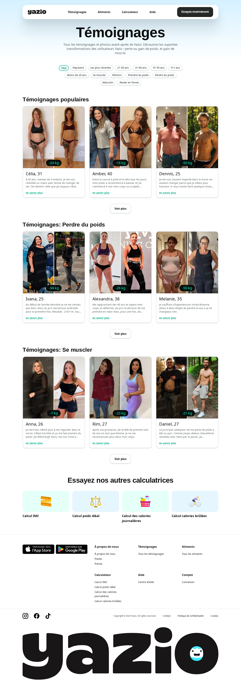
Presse (98, 563)
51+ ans (175, 67)
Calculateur (130, 12)
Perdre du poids (164, 75)
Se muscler (99, 75)
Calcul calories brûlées (108, 601)
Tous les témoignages (151, 553)
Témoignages (77, 12)
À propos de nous (105, 553)
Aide (152, 12)
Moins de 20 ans (76, 75)
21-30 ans (123, 67)
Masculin (108, 82)
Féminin (117, 75)
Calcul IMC (101, 582)
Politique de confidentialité (191, 616)
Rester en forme (129, 82)
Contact (167, 616)
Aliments (104, 12)
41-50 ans (158, 67)
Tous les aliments (192, 553)
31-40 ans (141, 67)
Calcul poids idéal (105, 587)
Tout (63, 68)
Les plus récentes (100, 67)
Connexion (188, 582)
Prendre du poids (138, 75)
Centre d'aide (146, 582)
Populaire (78, 67)
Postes (98, 558)
